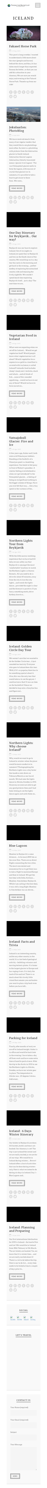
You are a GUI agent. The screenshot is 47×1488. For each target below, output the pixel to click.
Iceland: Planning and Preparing (22, 1229)
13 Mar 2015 (16, 950)
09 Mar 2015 (16, 1042)
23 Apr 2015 (16, 244)
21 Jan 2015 (16, 1235)
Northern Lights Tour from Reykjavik (21, 544)
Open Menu (37, 5)
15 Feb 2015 (16, 1139)
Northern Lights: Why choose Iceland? (21, 746)
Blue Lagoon (18, 845)
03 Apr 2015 (16, 654)
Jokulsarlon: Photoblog (18, 129)
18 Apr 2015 (16, 343)
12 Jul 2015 (16, 135)
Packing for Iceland (23, 1038)
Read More (17, 188)
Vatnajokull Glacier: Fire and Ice (21, 441)
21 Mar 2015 (16, 754)
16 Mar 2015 (16, 850)
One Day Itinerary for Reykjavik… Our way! (23, 236)
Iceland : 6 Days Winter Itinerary (21, 1132)
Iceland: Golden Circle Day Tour (20, 648)
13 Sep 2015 (16, 51)
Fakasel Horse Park (23, 46)
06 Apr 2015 (16, 552)
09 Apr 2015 (16, 449)
